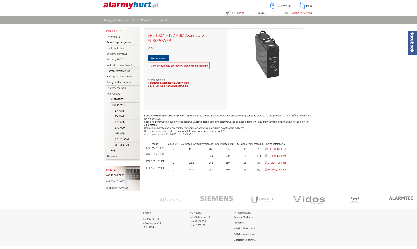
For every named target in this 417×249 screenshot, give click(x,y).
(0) (237, 13)
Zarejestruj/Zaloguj (301, 12)
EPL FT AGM (159, 20)
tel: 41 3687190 (197, 225)
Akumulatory (124, 20)
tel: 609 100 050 (198, 221)
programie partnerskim (196, 65)
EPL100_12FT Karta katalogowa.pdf (169, 85)
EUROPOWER (142, 20)
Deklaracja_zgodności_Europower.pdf (169, 82)
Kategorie (109, 20)
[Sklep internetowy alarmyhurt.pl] (130, 7)
